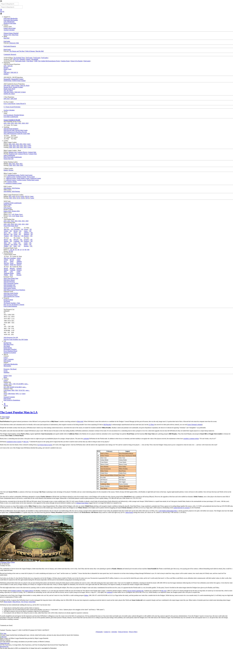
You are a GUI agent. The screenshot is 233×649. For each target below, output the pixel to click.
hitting (86, 595)
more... (26, 384)
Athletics (26, 232)
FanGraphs (7, 41)
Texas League (31, 176)
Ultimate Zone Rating (82, 503)
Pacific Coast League (26, 175)
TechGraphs (36, 57)
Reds (15, 246)
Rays (5, 232)
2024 (8, 123)
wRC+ (11, 384)
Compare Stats (32, 152)
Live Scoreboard (8, 115)
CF (23, 249)
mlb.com (25, 441)
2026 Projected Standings (11, 128)
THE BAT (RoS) (9, 92)
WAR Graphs (7, 204)
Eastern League (11, 176)
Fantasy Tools (8, 375)
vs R (13, 214)
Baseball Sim (7, 343)
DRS (12, 390)
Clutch (23, 393)
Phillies (6, 246)
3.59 (160, 511)
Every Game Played (9, 103)
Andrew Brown (28, 590)
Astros (26, 231)
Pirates (15, 244)
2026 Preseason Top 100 (11, 337)
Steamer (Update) (18, 87)
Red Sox (6, 234)
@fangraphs (99, 632)
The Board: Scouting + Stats (12, 303)
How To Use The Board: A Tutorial (14, 304)
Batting (6, 170)
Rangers (26, 236)
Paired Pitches (8, 347)
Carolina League (21, 180)
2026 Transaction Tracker (11, 283)
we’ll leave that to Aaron (45, 445)
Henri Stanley (8, 602)
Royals (16, 231)
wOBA (6, 384)
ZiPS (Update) (15, 85)
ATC (5, 71)
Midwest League (11, 178)
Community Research (10, 54)
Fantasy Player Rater (10, 28)
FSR (16, 390)
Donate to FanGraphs (10, 23)
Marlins (6, 241)
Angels (26, 229)
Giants (26, 243)
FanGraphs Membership (11, 18)
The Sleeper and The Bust (16, 51)
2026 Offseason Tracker (10, 295)
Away (21, 214)
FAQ (9, 35)
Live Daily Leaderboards (11, 116)
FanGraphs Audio (20, 61)
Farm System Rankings (10, 306)
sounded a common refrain (191, 438)
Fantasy (28, 59)
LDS (22, 196)
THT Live (16, 59)
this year (163, 590)
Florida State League (33, 180)
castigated (86, 438)
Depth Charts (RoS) (9, 89)
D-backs (26, 239)
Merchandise (7, 366)
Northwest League (35, 178)
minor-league (129, 512)
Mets (5, 243)
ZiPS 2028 (14, 98)
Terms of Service (123, 632)
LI (20, 393)
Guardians (17, 229)
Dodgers (26, 241)
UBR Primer (11, 393)
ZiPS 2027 (7, 98)
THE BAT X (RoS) (20, 92)
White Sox (17, 236)
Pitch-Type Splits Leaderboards (13, 157)
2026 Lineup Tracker (10, 288)
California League (10, 180)
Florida (15, 181)
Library (6, 357)
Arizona (9, 181)
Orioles (6, 231)
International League (13, 175)
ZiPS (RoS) (7, 85)
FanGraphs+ (45, 57)
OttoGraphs (86, 61)
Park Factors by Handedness (12, 400)
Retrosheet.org (4, 646)
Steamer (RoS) (8, 87)
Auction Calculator (9, 30)
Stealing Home (65, 61)
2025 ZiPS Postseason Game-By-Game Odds (17, 133)
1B (11, 249)
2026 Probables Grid (10, 286)
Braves (6, 239)
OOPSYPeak (7, 80)
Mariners (26, 234)
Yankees (6, 236)
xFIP (7, 387)
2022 (16, 123)
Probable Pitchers (19, 115)
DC (12, 229)
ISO (14, 384)
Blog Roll (6, 38)
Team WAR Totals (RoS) (11, 226)
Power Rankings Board (10, 351)
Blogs (5, 377)
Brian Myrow (16, 602)
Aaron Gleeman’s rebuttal (194, 424)
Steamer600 (7, 79)
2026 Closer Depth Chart (11, 278)
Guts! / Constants (9, 359)
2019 (26, 123)
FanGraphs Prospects (10, 46)
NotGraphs (29, 57)
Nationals (6, 244)
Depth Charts (7, 69)
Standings (6, 372)
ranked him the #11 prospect (182, 507)
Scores (5, 370)
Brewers (16, 239)
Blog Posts (15, 35)
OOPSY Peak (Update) (19, 80)
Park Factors (7, 361)
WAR (5, 393)
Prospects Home (8, 299)
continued (109, 592)
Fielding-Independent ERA (169, 511)
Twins (15, 234)
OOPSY (6, 74)
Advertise (114, 632)
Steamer (6, 67)
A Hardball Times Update (7, 562)
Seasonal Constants (9, 397)
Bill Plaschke (107, 424)
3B (18, 249)
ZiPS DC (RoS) (24, 85)
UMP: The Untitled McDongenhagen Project (47, 61)
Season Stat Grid (8, 158)
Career (29, 144)
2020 (23, 123)
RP (12, 251)
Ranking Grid (12, 152)
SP (9, 251)
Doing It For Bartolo (76, 61)
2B (13, 249)
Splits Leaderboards (9, 155)
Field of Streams (30, 51)
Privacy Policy (133, 632)
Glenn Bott (32, 602)
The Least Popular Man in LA (18, 412)
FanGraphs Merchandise (11, 20)
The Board (7, 301)
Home (17, 214)
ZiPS (5, 66)
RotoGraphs (7, 49)
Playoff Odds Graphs (21, 130)
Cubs (15, 243)
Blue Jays (6, 229)
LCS (17, 196)
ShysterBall (34, 59)
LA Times (151, 424)
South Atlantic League (23, 178)
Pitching (11, 170)
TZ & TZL (21, 390)
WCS (26, 196)
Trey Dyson (24, 602)
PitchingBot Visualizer (10, 349)
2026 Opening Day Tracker (11, 296)
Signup (6, 35)
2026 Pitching (16, 188)
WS (14, 196)
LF (20, 249)
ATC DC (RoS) (8, 90)
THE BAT (7, 72)
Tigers (15, 232)
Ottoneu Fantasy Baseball (11, 33)
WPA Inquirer (8, 208)
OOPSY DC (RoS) (9, 94)
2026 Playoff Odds (9, 130)
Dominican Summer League (13, 183)
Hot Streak (7, 346)
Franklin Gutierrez (16, 590)
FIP (5, 387)
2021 (19, 123)
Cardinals (16, 241)
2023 (12, 123)
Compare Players (22, 152)
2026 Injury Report (9, 280)
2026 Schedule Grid (9, 285)
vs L (9, 214)
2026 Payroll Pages (9, 281)
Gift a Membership (9, 21)
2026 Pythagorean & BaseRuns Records (15, 132)
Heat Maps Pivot (8, 344)
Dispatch (22, 59)
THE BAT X (14, 72)
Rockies (26, 246)
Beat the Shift (40, 51)
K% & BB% (20, 384)
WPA (17, 393)
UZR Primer (7, 390)
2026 (10, 144)
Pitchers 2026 (15, 211)
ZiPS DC (10, 66)
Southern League (21, 176)
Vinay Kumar (6, 417)
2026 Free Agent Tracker (11, 293)
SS (16, 249)
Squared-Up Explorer (10, 352)
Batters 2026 (7, 211)
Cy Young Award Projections (12, 107)
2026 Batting (7, 188)
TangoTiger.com (4, 643)
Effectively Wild (14, 43)
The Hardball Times (19, 57)
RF (25, 249)
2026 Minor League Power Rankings (14, 290)
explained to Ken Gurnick (14, 441)
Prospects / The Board (10, 369)
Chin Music (29, 61)
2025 (5, 123)
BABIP (12, 387)
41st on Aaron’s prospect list (135, 590)
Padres (26, 244)
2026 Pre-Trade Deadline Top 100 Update (16, 339)
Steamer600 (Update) (17, 79)
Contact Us (107, 632)
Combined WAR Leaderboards (12, 203)
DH (28, 249)
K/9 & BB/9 (18, 387)
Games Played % (21, 103)
